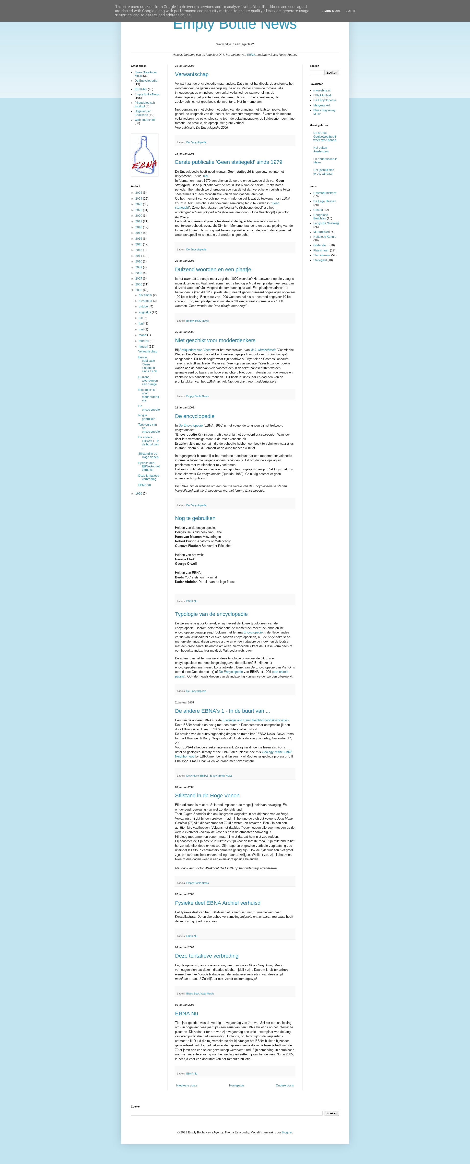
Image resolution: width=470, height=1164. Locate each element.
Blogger (287, 1132)
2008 (139, 273)
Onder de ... (321, 245)
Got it (350, 11)
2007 (139, 278)
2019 (139, 221)
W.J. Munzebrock (264, 350)
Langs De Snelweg (326, 223)
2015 (139, 244)
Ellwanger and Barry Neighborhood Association (256, 720)
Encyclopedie (253, 632)
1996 (139, 493)
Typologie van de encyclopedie (211, 614)
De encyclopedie (194, 416)
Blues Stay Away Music (200, 993)
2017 (139, 233)
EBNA (251, 55)
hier (205, 176)
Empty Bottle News (197, 320)
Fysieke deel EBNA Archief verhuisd (217, 903)
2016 (139, 238)
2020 (139, 215)
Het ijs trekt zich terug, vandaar (323, 171)
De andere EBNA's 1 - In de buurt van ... (222, 711)
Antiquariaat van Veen (195, 350)
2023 (139, 204)
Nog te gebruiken (195, 518)
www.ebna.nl (321, 90)
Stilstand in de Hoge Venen (207, 795)
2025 (139, 192)
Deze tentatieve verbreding (206, 956)
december (146, 295)
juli (141, 318)
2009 (139, 267)
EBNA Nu (191, 601)
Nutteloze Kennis (324, 236)
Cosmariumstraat (324, 193)
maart (143, 335)
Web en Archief (145, 120)
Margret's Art (321, 105)
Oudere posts (285, 1085)
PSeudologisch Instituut (145, 104)
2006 (139, 284)
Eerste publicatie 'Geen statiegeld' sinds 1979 (228, 162)
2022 (139, 210)
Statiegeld (320, 260)
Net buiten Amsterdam (321, 149)
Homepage (236, 1085)
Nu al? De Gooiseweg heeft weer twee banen (324, 136)
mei (141, 329)
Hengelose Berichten (320, 216)
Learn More (331, 11)
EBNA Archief (322, 95)
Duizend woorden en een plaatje (213, 269)
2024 (139, 198)
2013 (139, 250)
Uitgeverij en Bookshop (143, 113)
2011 (139, 256)
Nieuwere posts (186, 1085)
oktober (144, 306)
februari (144, 341)
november (146, 301)
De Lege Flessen (324, 201)
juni (141, 323)
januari (144, 346)
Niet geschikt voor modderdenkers (215, 340)
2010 (139, 261)
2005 (139, 290)
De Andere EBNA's (197, 775)
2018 (139, 227)
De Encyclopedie (196, 142)
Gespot (318, 210)
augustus (145, 312)
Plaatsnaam (321, 250)
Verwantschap (192, 74)
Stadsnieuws (321, 255)
